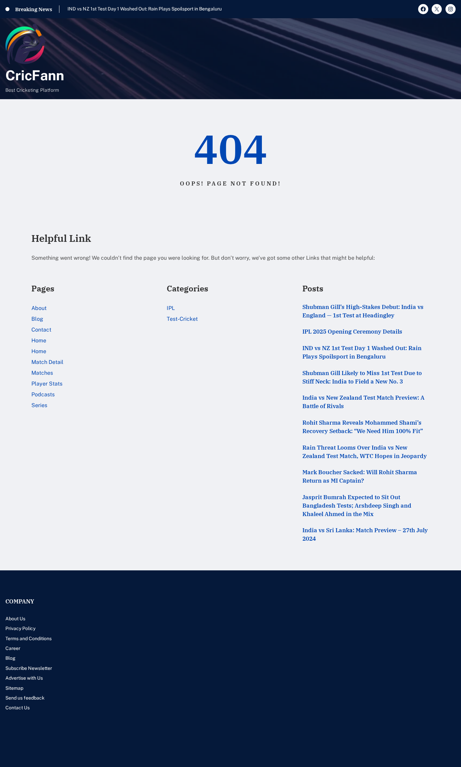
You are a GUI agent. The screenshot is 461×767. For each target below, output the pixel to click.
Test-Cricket (182, 319)
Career (12, 648)
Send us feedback (25, 698)
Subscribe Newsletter (28, 668)
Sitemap (14, 688)
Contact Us (17, 707)
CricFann (34, 75)
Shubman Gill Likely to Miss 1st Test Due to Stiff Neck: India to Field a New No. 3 (153, 8)
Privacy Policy (20, 628)
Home (38, 340)
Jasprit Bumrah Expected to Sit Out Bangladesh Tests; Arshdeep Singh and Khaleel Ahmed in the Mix (356, 505)
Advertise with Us (24, 678)
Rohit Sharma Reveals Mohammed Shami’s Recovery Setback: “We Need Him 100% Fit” (362, 427)
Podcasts (43, 394)
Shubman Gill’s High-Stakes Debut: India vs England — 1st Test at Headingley (363, 311)
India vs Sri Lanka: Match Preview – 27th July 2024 (365, 534)
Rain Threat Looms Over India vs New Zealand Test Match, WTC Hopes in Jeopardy (364, 452)
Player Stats (46, 383)
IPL (171, 308)
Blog (37, 319)
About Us (15, 618)
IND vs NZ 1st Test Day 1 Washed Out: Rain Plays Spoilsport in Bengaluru (362, 352)
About (39, 308)
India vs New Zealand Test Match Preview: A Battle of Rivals (363, 402)
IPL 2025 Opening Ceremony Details (352, 331)
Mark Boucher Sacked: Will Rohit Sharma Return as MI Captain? (359, 476)
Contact (41, 329)
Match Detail (47, 362)
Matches (42, 373)
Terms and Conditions (28, 638)
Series (39, 405)
